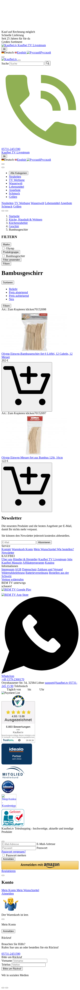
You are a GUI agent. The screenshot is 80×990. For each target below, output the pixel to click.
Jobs (69, 559)
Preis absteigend (18, 292)
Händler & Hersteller (25, 559)
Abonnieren (44, 542)
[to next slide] (6, 210)
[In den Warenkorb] (26, 387)
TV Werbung (17, 180)
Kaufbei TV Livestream (52, 559)
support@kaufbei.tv (57, 682)
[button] (40, 865)
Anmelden (8, 859)
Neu (11, 299)
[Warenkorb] (2, 167)
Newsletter (7, 552)
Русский (45, 52)
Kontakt (6, 549)
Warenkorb (18, 549)
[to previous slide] (2, 210)
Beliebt (13, 289)
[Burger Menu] (19, 60)
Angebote (14, 190)
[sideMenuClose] (2, 919)
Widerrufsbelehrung (13, 572)
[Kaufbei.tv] (9, 45)
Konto (29, 549)
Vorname (6, 960)
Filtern (6, 263)
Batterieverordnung (36, 572)
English (22, 52)
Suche (5, 63)
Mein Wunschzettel (45, 549)
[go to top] (6, 987)
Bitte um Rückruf (12, 968)
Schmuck (14, 193)
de (4, 49)
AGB (18, 569)
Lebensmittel (16, 186)
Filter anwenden (11, 259)
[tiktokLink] (2, 837)
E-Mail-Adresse (46, 844)
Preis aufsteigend (19, 295)
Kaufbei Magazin (11, 562)
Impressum (7, 569)
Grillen (13, 196)
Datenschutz (29, 569)
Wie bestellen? (65, 549)
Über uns (6, 559)
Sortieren (8, 282)
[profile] (2, 56)
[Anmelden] (2, 164)
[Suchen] (48, 63)
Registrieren (8, 871)
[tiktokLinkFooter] (2, 983)
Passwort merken (16, 855)
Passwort (42, 847)
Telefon (5, 964)
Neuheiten (15, 176)
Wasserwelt (15, 183)
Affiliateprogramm (33, 562)
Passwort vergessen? (13, 851)
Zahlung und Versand (50, 569)
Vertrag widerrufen (12, 579)
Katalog (49, 562)
